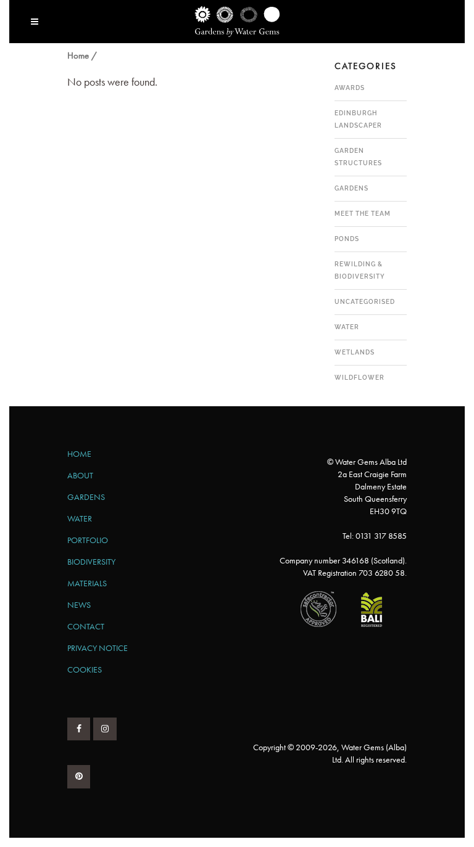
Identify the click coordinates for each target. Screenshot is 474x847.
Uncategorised (365, 301)
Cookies (84, 669)
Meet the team (363, 213)
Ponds (347, 238)
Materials (87, 583)
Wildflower (360, 377)
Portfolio (87, 540)
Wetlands (355, 352)
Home (78, 55)
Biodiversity (91, 561)
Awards (350, 87)
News (79, 604)
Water (347, 327)
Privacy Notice (97, 647)
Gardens (351, 188)
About (80, 475)
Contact (85, 626)
